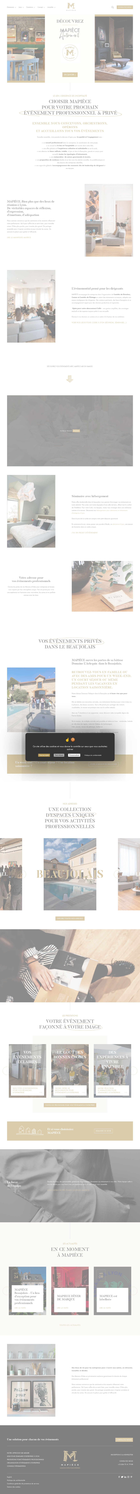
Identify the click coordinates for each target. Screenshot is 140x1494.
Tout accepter (44, 755)
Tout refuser (59, 755)
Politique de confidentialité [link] (93, 755)
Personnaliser (74, 755)
